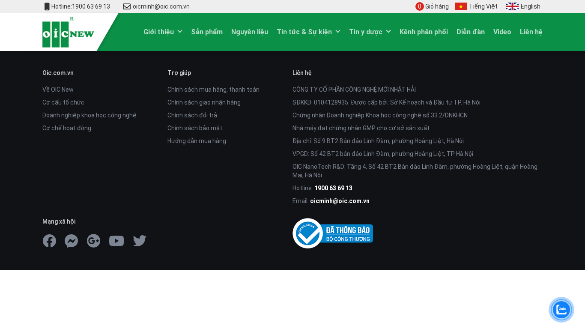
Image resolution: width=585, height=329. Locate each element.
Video (502, 32)
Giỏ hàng (433, 6)
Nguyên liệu (249, 32)
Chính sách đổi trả (192, 115)
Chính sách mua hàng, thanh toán (213, 89)
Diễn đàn (471, 32)
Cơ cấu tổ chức (63, 102)
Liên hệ (531, 32)
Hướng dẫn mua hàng (196, 141)
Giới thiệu (158, 32)
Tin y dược (365, 32)
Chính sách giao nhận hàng (204, 102)
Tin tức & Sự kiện (304, 32)
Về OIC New (58, 89)
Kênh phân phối (424, 32)
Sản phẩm (207, 32)
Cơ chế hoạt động (66, 128)
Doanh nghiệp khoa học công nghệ (89, 115)
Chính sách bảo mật (194, 128)
